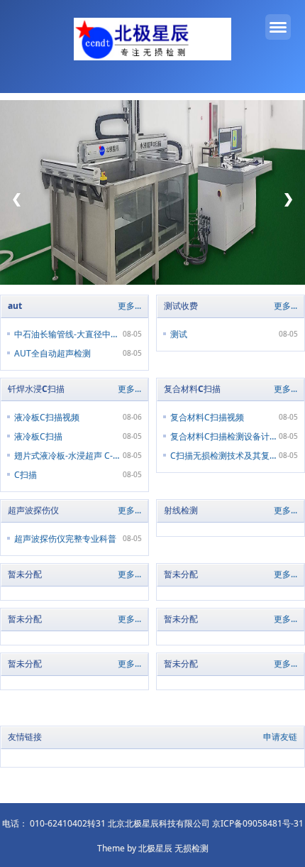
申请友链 (280, 737)
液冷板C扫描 (38, 436)
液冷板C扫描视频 (46, 417)
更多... (129, 306)
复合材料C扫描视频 (207, 417)
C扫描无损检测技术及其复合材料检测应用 (223, 455)
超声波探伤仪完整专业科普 (65, 539)
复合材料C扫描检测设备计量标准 (223, 436)
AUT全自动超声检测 (52, 353)
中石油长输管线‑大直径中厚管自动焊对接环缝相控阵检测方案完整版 (67, 334)
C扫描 (25, 475)
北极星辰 (155, 848)
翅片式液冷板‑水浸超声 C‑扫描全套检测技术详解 (67, 455)
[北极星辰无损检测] (153, 41)
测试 (178, 334)
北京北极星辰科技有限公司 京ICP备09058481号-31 (206, 823)
